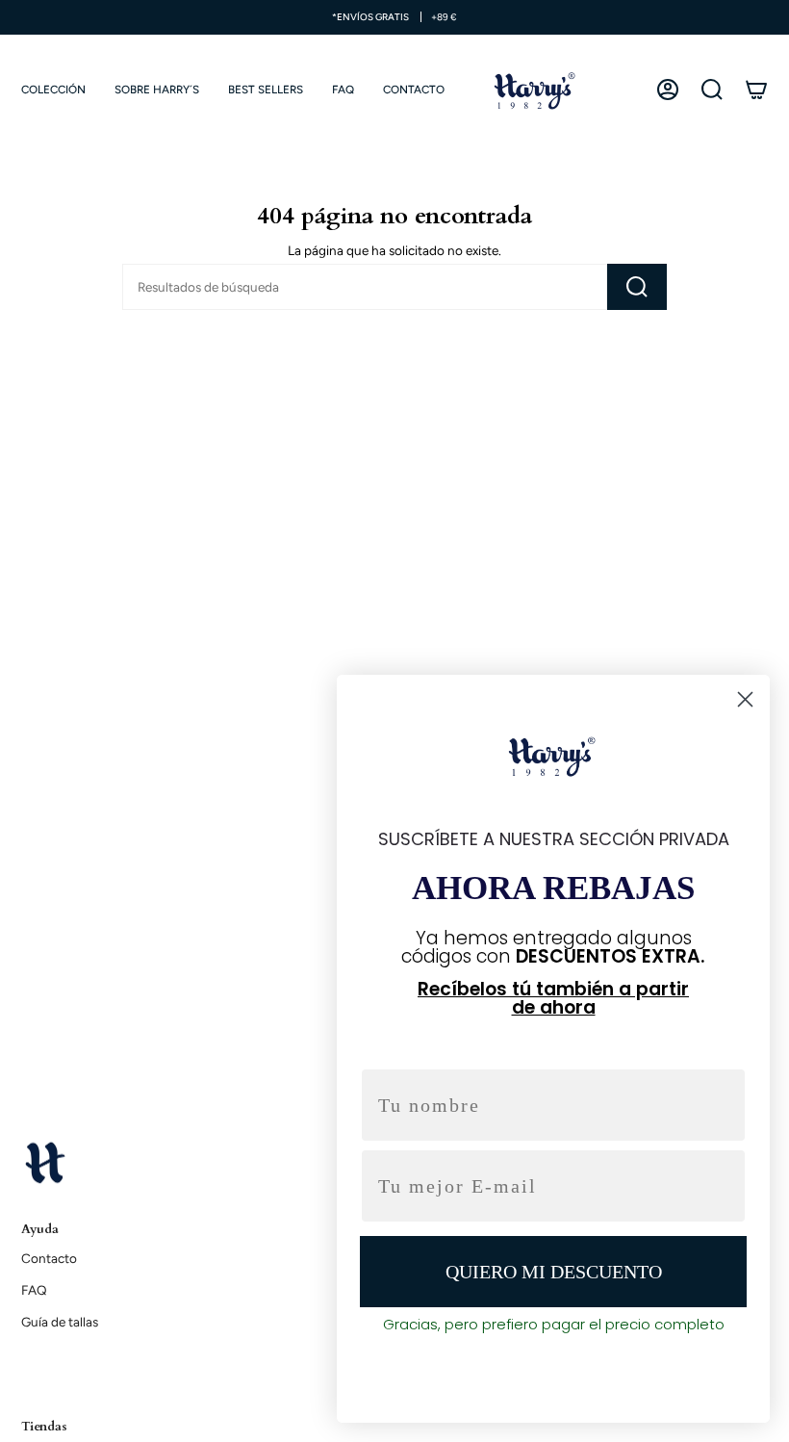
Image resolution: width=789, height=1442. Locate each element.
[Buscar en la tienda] (637, 287)
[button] (53, 89)
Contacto (49, 1258)
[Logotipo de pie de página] (45, 1162)
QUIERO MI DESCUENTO (553, 1271)
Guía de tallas (59, 1321)
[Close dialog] (745, 699)
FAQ (34, 1290)
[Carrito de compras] (756, 89)
